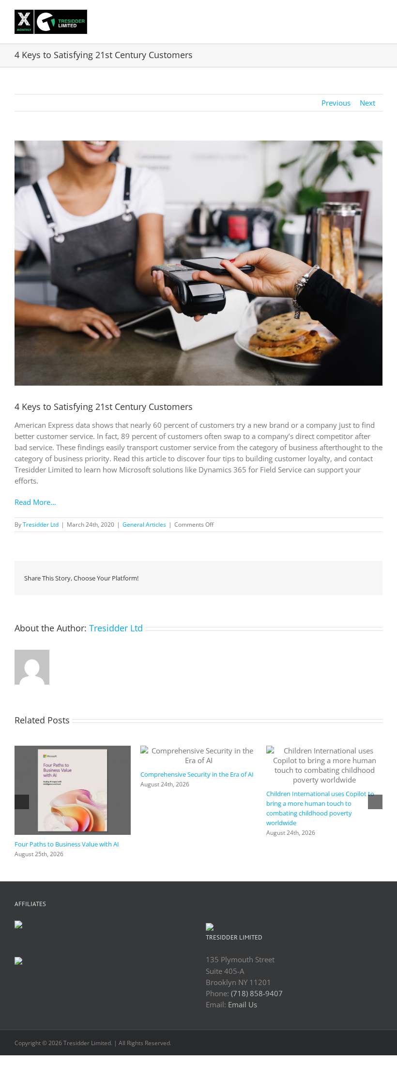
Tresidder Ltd (41, 524)
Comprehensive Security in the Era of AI (197, 774)
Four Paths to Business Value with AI (67, 844)
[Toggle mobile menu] (378, 17)
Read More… (35, 502)
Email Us (242, 1004)
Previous (336, 103)
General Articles (144, 524)
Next (367, 103)
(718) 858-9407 (257, 993)
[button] (22, 802)
